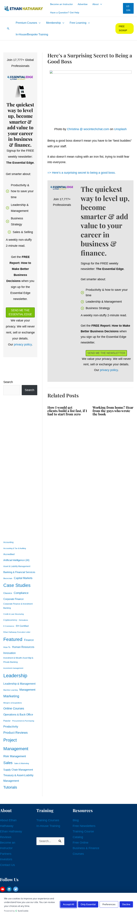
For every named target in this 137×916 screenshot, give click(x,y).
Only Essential (88, 904)
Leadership (15, 675)
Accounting (8, 542)
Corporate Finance (13, 599)
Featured (12, 639)
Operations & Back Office (18, 714)
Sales (8, 763)
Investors (6, 859)
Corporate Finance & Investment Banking (18, 606)
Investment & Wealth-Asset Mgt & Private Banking (18, 660)
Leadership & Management (19, 683)
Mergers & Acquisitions (12, 703)
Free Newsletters (84, 826)
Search (8, 382)
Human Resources (23, 646)
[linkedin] (10, 889)
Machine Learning (10, 690)
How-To (6, 647)
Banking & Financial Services (19, 572)
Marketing (11, 696)
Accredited (9, 554)
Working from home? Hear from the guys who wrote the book (113, 410)
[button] (100, 4)
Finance (29, 639)
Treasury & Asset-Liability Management (18, 778)
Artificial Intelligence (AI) (16, 560)
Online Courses (13, 708)
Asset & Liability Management (16, 566)
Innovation (9, 652)
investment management (13, 668)
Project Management (15, 744)
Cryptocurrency (10, 620)
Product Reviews (15, 732)
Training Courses (47, 820)
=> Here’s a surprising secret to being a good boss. (81, 172)
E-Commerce (8, 626)
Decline (126, 904)
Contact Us (7, 865)
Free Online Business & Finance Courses (86, 848)
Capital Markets (23, 578)
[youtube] (3, 889)
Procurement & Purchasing (23, 721)
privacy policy (23, 344)
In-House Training (48, 826)
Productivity (10, 726)
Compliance (21, 593)
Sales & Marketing (21, 763)
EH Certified (22, 626)
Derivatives (23, 620)
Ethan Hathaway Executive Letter (16, 632)
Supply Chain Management (18, 769)
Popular (7, 721)
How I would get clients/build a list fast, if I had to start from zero (67, 410)
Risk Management (14, 756)
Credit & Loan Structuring (13, 614)
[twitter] (16, 889)
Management (27, 689)
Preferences (108, 904)
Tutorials (10, 787)
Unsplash (120, 129)
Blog (76, 820)
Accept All (68, 904)
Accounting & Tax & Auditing (14, 548)
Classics (7, 593)
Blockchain (7, 578)
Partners (5, 853)
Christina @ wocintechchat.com (88, 129)
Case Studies (17, 585)
